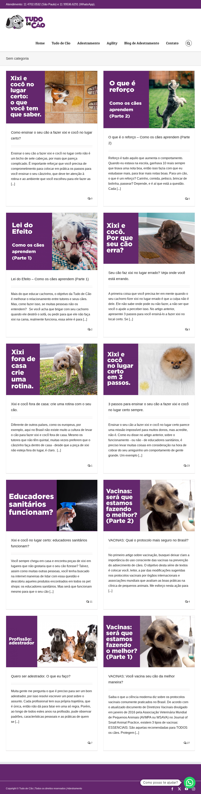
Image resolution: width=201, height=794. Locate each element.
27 (188, 743)
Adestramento (74, 788)
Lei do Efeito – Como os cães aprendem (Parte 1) (50, 279)
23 (188, 465)
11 (90, 601)
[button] (188, 43)
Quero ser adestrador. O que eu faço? (40, 676)
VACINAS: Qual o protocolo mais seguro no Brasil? (148, 540)
